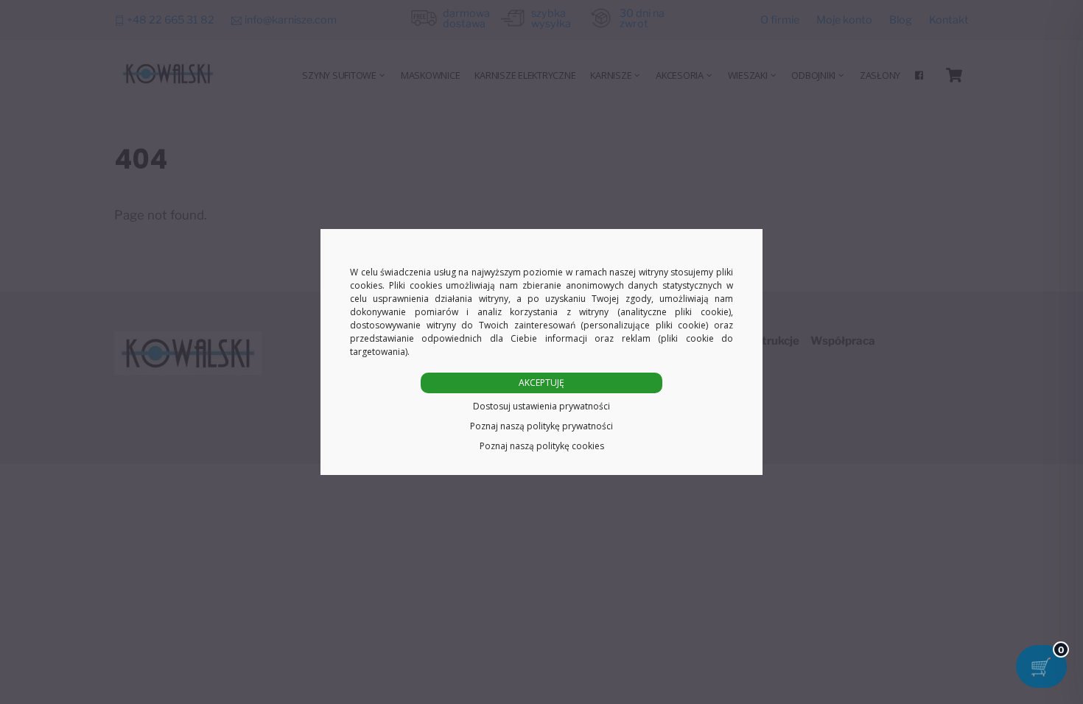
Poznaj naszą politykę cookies (542, 446)
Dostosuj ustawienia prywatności (541, 406)
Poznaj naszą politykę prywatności (541, 426)
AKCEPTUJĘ (541, 382)
